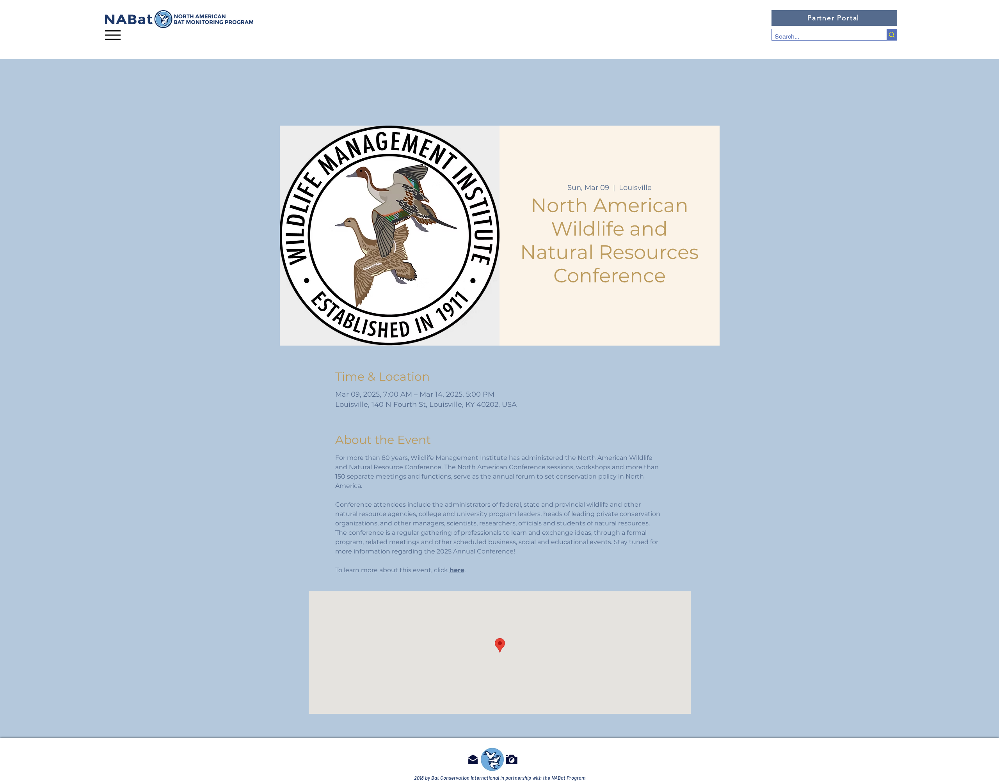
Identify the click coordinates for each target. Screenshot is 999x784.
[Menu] (112, 35)
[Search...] (891, 34)
